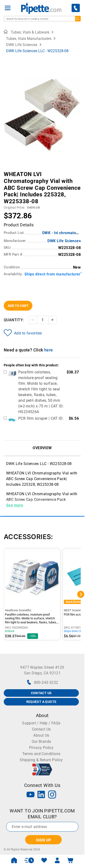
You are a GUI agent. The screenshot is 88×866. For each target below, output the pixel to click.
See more (14, 505)
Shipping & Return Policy (41, 760)
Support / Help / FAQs (41, 723)
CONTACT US (41, 693)
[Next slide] (77, 170)
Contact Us (41, 729)
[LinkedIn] (41, 795)
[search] (78, 18)
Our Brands (41, 741)
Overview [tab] (42, 448)
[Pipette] (41, 8)
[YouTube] (30, 795)
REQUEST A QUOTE (41, 702)
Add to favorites (28, 333)
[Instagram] (52, 795)
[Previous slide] (7, 170)
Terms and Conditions (41, 754)
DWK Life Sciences (64, 241)
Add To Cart (18, 306)
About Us (41, 735)
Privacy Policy (41, 747)
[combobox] (42, 18)
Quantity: (14, 320)
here (48, 349)
